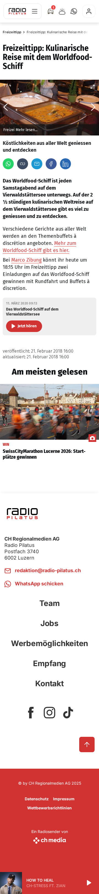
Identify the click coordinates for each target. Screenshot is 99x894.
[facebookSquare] (30, 712)
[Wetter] (62, 11)
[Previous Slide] (5, 107)
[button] (73, 11)
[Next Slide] (93, 107)
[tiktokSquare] (68, 712)
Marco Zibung (26, 260)
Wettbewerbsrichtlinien (49, 808)
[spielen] (88, 883)
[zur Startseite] (17, 11)
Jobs (49, 623)
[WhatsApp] (8, 163)
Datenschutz (37, 798)
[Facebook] (51, 163)
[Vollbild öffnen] (92, 86)
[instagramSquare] (49, 712)
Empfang (49, 663)
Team (49, 603)
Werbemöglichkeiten (49, 643)
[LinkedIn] (65, 163)
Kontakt (49, 683)
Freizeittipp (12, 32)
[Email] (36, 163)
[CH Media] (49, 839)
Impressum (64, 798)
